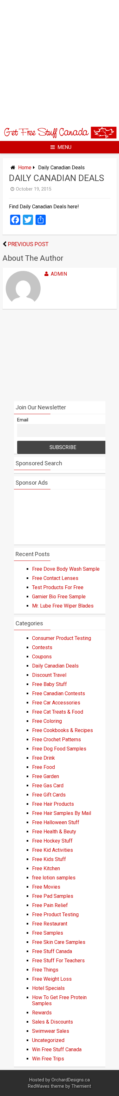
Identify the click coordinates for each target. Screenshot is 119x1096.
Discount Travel (49, 675)
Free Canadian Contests (58, 693)
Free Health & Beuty (54, 832)
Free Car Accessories (56, 703)
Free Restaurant (49, 924)
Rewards (42, 1013)
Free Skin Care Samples (58, 942)
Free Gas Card (47, 786)
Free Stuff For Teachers (58, 961)
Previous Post (28, 244)
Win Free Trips (48, 1059)
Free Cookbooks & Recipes (62, 730)
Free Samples (47, 933)
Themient (81, 1086)
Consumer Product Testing (61, 638)
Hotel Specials (48, 988)
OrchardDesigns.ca (70, 1080)
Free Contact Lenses (55, 578)
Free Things (45, 970)
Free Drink (43, 758)
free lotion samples (54, 878)
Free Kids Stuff (49, 859)
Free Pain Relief (50, 905)
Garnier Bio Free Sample (59, 597)
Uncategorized (48, 1040)
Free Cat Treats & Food (57, 712)
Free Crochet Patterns (56, 739)
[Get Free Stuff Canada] (60, 137)
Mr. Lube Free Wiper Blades (63, 606)
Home (24, 168)
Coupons (42, 657)
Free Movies (46, 887)
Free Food (43, 767)
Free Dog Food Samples (59, 749)
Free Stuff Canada (52, 951)
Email (22, 420)
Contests (42, 647)
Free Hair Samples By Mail (61, 813)
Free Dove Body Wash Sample (66, 569)
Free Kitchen (46, 868)
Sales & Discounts (52, 1022)
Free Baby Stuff (49, 684)
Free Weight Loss (52, 979)
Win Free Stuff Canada (57, 1049)
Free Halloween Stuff (55, 822)
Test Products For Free (57, 587)
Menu (64, 147)
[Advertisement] (59, 62)
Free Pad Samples (52, 896)
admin (59, 274)
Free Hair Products (53, 804)
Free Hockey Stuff (52, 841)
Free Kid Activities (52, 850)
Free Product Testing (55, 914)
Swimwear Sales (50, 1031)
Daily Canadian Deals (55, 666)
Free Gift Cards (49, 795)
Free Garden (45, 776)
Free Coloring (47, 721)
